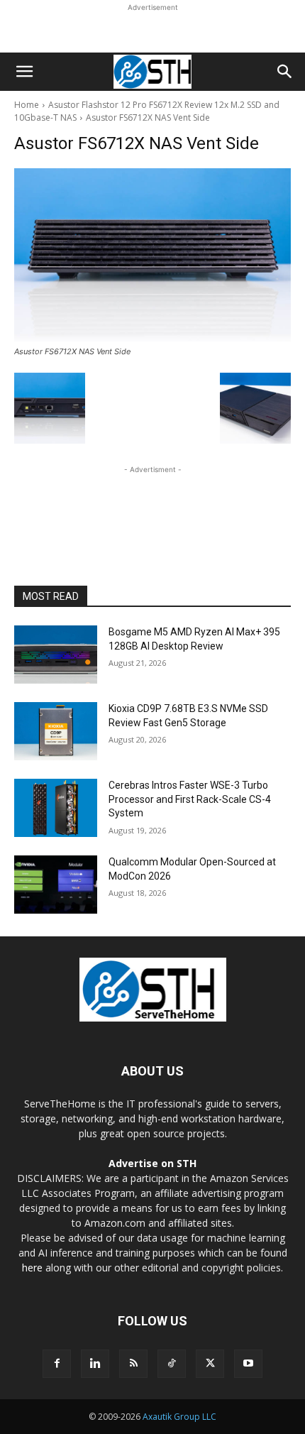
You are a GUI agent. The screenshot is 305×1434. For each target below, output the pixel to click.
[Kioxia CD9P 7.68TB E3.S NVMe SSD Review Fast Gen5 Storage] (55, 731)
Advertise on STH (152, 1163)
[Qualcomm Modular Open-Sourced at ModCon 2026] (55, 884)
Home (26, 105)
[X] (210, 1364)
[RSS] (133, 1364)
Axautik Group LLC (179, 1417)
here (32, 1267)
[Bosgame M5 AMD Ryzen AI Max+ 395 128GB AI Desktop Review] (55, 654)
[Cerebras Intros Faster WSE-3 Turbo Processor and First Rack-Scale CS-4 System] (55, 808)
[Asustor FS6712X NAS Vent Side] (152, 254)
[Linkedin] (95, 1364)
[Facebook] (57, 1364)
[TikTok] (171, 1364)
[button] (24, 72)
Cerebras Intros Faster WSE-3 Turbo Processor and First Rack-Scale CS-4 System (190, 799)
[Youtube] (248, 1364)
